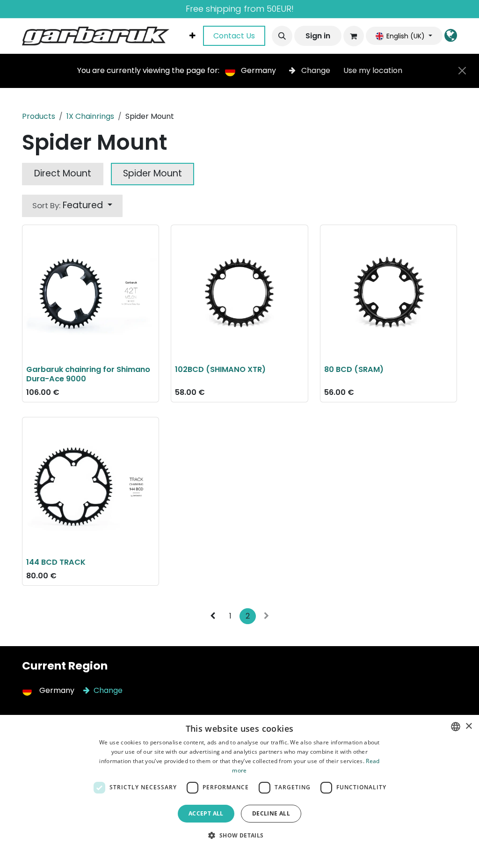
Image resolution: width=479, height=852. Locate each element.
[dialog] (239, 783)
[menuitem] (192, 36)
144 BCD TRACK (56, 562)
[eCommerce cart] (353, 36)
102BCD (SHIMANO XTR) (220, 369)
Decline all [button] (271, 813)
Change (315, 70)
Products (38, 116)
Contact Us (234, 35)
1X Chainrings (90, 116)
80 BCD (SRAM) (354, 369)
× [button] (468, 726)
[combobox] (455, 726)
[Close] (462, 70)
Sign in (317, 35)
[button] (282, 36)
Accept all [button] (206, 813)
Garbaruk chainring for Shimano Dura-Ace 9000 (88, 374)
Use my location (372, 70)
